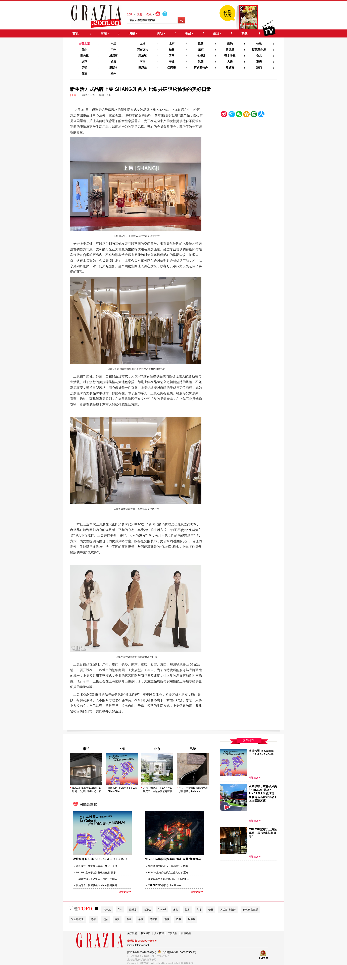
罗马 (172, 55)
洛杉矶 (201, 55)
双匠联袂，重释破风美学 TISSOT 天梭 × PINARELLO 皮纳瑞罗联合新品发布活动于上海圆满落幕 (98, 866)
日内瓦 (84, 55)
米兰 (113, 43)
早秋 (140, 919)
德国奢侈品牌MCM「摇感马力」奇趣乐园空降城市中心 (170, 866)
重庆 (259, 61)
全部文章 (84, 43)
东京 (201, 49)
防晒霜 (133, 909)
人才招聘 (159, 933)
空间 (246, 115)
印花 (199, 909)
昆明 (84, 67)
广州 (113, 49)
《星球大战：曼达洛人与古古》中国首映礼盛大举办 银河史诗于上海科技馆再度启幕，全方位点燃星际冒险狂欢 (98, 879)
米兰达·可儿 (77, 919)
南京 (142, 61)
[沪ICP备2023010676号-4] (141, 952)
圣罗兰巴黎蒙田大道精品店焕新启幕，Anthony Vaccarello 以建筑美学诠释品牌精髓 (193, 789)
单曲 (129, 919)
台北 (259, 55)
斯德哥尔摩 (259, 49)
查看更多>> (125, 891)
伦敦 (259, 43)
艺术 (187, 909)
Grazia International (138, 945)
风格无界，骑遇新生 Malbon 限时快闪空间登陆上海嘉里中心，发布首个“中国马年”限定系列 (98, 885)
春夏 (117, 919)
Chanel (162, 909)
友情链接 (186, 933)
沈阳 (201, 61)
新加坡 (142, 55)
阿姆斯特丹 (201, 67)
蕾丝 (210, 909)
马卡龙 (107, 909)
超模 (93, 919)
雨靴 (166, 919)
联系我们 (145, 933)
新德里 (230, 49)
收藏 (149, 14)
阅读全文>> (255, 777)
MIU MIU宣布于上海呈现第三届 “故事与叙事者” (98, 872)
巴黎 (201, 43)
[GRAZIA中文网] (96, 16)
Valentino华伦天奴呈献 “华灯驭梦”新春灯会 (173, 859)
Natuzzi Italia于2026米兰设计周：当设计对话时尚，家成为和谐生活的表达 (86, 789)
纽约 (230, 43)
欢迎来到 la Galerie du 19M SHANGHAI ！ (122, 789)
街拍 (105, 919)
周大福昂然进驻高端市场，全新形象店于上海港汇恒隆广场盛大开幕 (170, 879)
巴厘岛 (142, 67)
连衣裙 (153, 919)
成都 (113, 61)
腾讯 (231, 115)
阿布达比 (142, 49)
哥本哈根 (230, 55)
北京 (172, 43)
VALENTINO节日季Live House (164, 885)
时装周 (191, 919)
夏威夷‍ (230, 67)
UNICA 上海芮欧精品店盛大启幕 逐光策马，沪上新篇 (170, 872)
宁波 (172, 61)
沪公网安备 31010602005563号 (178, 952)
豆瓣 (253, 115)
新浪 (224, 115)
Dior (120, 909)
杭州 (113, 73)
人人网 (261, 115)
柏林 (172, 49)
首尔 (84, 49)
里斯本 (113, 67)
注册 (139, 14)
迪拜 (84, 61)
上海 (142, 43)
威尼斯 (113, 55)
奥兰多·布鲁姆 (228, 909)
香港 (84, 73)
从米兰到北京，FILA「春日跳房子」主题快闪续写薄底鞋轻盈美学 (157, 789)
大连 (230, 61)
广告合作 (172, 933)
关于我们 (132, 933)
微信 (239, 115)
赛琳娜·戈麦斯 (250, 909)
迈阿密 (171, 67)
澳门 (259, 67)
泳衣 (175, 909)
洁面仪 (147, 909)
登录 (130, 14)
